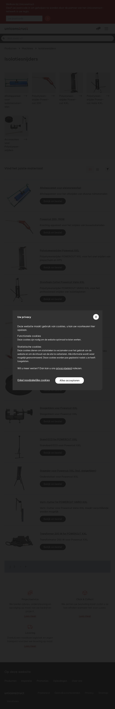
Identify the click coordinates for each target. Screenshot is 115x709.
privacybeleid (64, 368)
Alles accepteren (70, 380)
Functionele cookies (29, 335)
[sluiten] (96, 317)
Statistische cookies (29, 346)
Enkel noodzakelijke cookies (34, 380)
